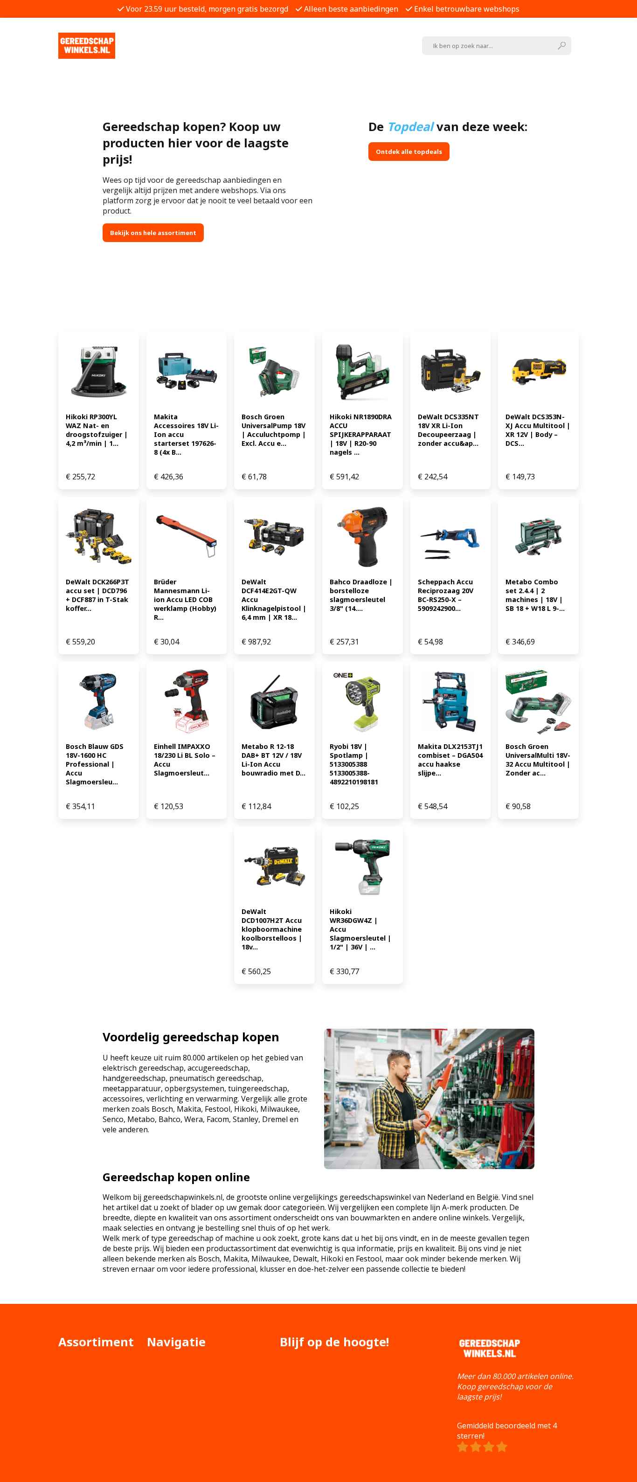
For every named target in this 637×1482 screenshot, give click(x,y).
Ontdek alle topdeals (409, 151)
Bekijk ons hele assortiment (153, 233)
